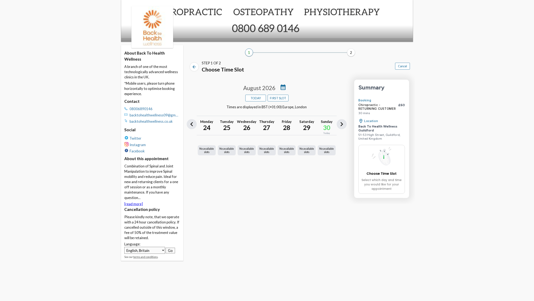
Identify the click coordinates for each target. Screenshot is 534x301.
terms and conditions (145, 257)
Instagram (138, 145)
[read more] (133, 204)
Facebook (137, 151)
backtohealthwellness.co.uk (151, 121)
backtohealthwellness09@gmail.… (155, 115)
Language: (132, 244)
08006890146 (141, 109)
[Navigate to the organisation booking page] (152, 47)
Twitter (135, 138)
